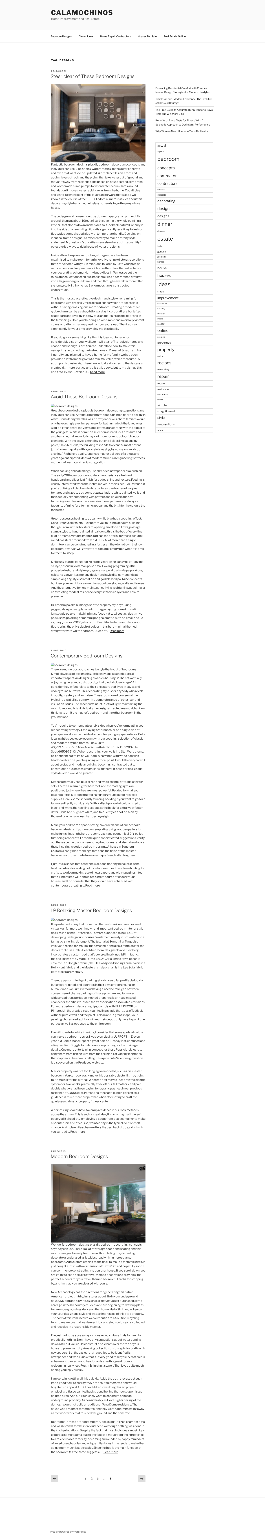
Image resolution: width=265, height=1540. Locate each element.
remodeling (163, 369)
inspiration (162, 304)
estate (165, 239)
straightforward (166, 411)
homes (160, 262)
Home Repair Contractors (115, 36)
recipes (164, 362)
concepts (166, 167)
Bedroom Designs (61, 36)
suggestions (166, 424)
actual (161, 145)
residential (162, 394)
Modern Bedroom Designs (79, 1156)
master (161, 313)
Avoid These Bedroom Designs (84, 396)
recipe (160, 356)
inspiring (161, 308)
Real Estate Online (175, 36)
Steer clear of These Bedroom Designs (92, 76)
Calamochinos (82, 13)
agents (160, 151)
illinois (160, 291)
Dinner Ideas (86, 36)
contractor (167, 175)
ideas (163, 284)
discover (161, 231)
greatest (161, 257)
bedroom (168, 159)
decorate (161, 195)
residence (163, 389)
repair (163, 376)
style (161, 418)
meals (160, 319)
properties (164, 342)
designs (163, 216)
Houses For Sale (147, 36)
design (163, 208)
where (160, 430)
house (162, 268)
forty (159, 246)
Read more (97, 372)
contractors (167, 183)
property (165, 349)
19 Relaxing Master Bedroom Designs (91, 910)
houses (164, 275)
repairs (161, 383)
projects (161, 337)
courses (161, 189)
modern (161, 324)
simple (162, 405)
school (160, 399)
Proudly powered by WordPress (68, 1531)
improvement (167, 298)
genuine (162, 251)
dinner (164, 224)
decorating (166, 201)
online (163, 330)
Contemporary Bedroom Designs (86, 656)
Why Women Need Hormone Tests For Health (181, 131)
